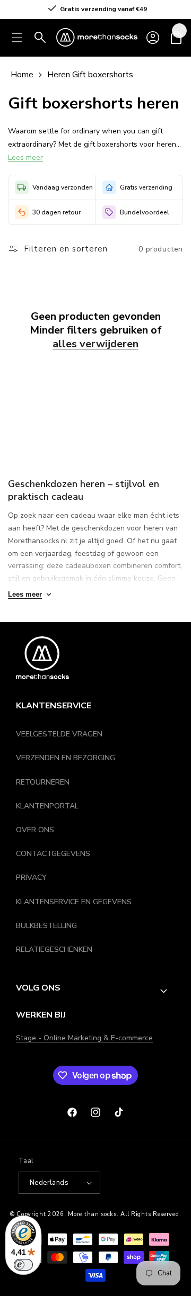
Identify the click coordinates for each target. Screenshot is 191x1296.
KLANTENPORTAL (47, 806)
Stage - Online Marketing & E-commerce (84, 1038)
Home (22, 74)
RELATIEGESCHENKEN (54, 949)
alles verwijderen (95, 344)
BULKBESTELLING (46, 926)
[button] (17, 37)
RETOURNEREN (43, 782)
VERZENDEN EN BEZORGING (65, 758)
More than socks (92, 1214)
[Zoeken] (40, 37)
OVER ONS (35, 830)
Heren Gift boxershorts (90, 74)
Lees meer (25, 157)
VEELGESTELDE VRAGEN (59, 734)
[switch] (23, 1265)
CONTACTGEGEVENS (53, 854)
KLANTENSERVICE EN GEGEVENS (74, 902)
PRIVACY (31, 877)
